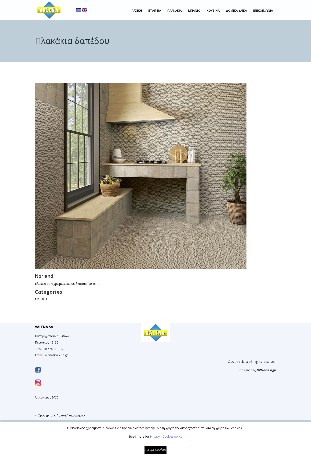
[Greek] (78, 6)
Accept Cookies (155, 449)
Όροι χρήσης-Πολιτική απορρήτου (61, 415)
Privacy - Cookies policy (166, 436)
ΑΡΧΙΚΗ (137, 10)
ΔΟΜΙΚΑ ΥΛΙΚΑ (236, 10)
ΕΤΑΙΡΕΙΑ (154, 10)
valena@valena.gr (56, 355)
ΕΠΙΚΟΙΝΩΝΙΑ (263, 10)
